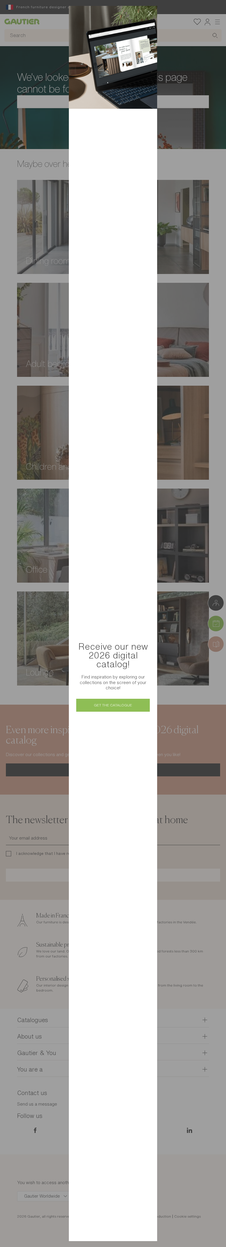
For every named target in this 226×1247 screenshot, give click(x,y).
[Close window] (150, 12)
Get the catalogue (113, 705)
